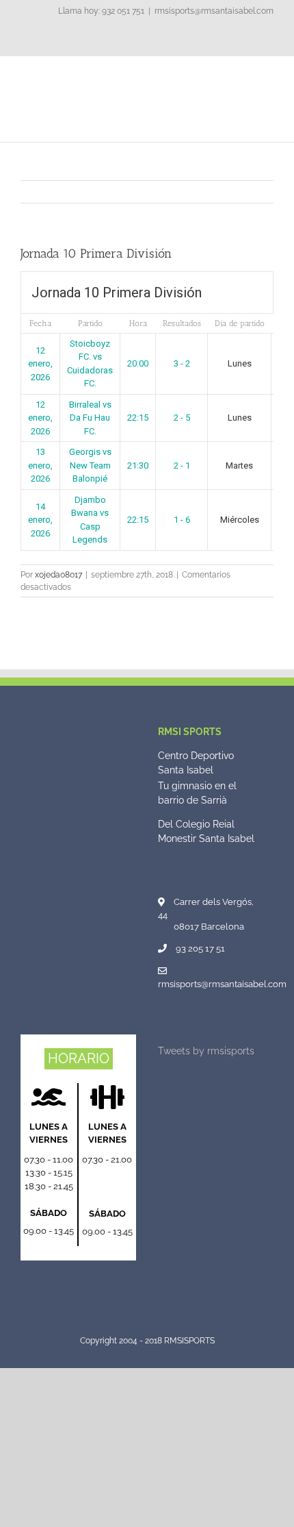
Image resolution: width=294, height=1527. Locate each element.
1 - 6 (182, 519)
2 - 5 (182, 417)
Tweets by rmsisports (206, 1050)
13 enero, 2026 (40, 465)
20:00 (137, 363)
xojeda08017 (58, 575)
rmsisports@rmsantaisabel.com (214, 11)
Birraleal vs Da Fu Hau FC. (90, 417)
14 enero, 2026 (40, 519)
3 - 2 (182, 363)
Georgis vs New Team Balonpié (90, 465)
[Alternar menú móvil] (268, 77)
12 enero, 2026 (40, 363)
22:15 (137, 417)
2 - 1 (182, 465)
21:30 (137, 465)
